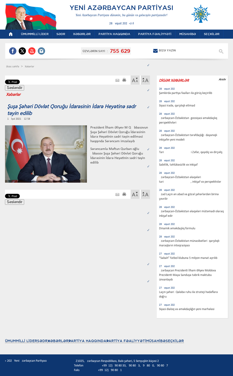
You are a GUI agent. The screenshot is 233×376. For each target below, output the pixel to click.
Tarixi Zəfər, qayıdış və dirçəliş (190, 152)
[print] (124, 80)
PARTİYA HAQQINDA (87, 341)
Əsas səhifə (13, 66)
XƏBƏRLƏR (58, 341)
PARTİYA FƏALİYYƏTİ (126, 341)
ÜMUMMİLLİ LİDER (21, 341)
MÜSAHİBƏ (156, 341)
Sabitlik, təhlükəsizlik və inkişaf (178, 165)
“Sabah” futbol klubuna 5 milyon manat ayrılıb (188, 258)
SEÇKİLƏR (175, 341)
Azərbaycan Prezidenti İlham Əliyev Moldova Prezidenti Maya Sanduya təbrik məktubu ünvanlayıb (187, 275)
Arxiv (222, 79)
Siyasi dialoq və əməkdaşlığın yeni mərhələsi (186, 309)
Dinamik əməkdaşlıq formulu (177, 228)
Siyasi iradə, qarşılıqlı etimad (177, 105)
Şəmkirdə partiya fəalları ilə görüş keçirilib (185, 93)
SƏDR (42, 341)
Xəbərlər (29, 66)
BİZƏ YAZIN (167, 50)
